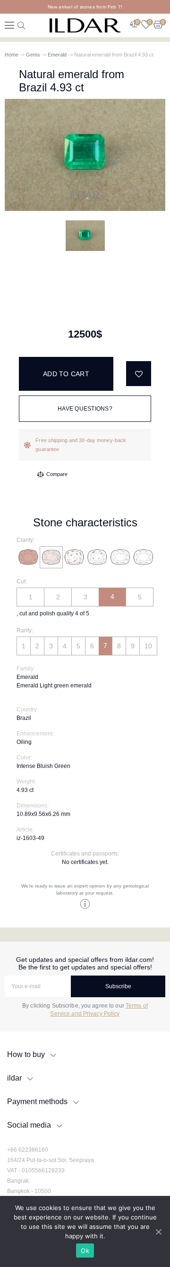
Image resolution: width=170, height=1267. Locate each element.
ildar (14, 1078)
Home (11, 54)
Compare (57, 474)
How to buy (26, 1054)
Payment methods (37, 1102)
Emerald (57, 54)
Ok (85, 1250)
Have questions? (85, 408)
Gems (33, 54)
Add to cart (66, 374)
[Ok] (158, 1231)
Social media (29, 1125)
